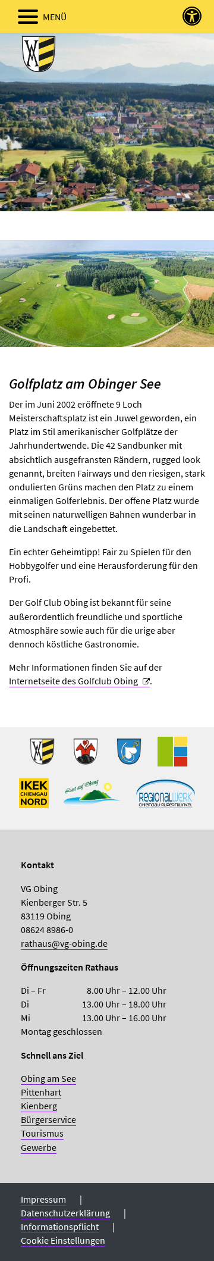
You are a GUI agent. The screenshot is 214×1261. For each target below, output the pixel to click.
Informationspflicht (60, 1226)
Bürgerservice (48, 1119)
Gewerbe (38, 1147)
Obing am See (48, 1078)
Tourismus (42, 1133)
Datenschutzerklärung (65, 1213)
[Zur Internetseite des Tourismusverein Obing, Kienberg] (92, 798)
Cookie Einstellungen (63, 1240)
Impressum (43, 1199)
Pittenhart (41, 1092)
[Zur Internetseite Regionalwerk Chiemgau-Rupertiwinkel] (166, 798)
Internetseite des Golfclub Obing (73, 681)
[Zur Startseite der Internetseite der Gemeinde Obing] (42, 756)
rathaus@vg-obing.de (64, 943)
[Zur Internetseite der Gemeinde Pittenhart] (129, 756)
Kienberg (39, 1106)
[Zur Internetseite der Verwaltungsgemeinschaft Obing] (172, 756)
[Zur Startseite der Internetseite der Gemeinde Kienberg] (85, 756)
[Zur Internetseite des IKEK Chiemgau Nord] (34, 798)
